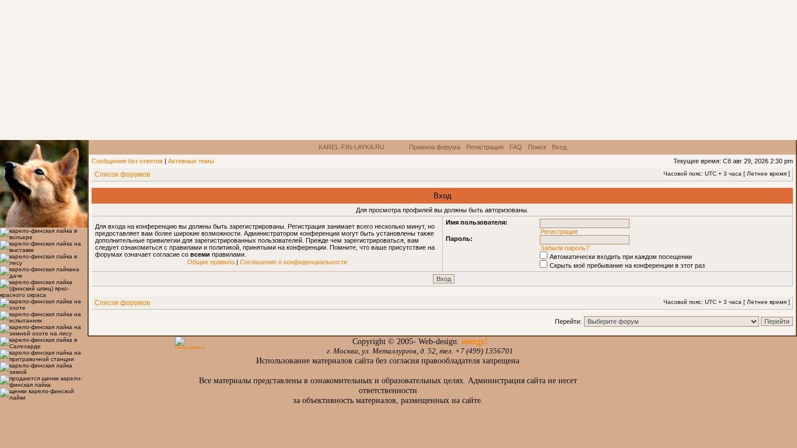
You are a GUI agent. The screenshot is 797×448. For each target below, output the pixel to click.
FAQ (515, 147)
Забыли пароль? (564, 247)
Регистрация (485, 147)
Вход (559, 147)
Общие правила (211, 261)
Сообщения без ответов (127, 161)
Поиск (537, 147)
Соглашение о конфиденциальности (293, 261)
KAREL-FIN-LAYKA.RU (351, 147)
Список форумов (122, 174)
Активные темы (191, 161)
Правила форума (434, 147)
